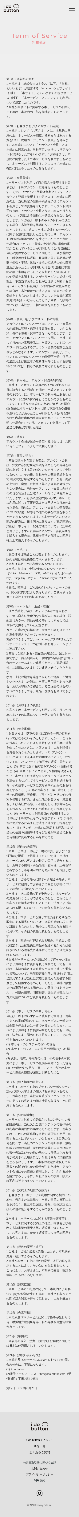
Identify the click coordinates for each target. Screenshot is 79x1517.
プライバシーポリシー (39, 1474)
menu (72, 8)
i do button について (39, 1439)
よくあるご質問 (39, 1452)
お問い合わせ (39, 1468)
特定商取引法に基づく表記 (39, 1462)
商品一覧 (40, 1446)
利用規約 (39, 1480)
